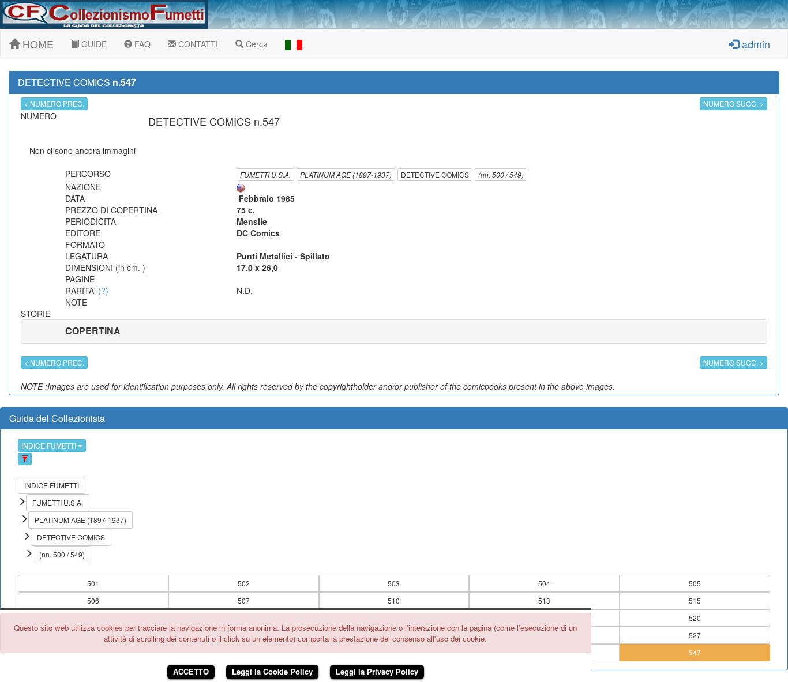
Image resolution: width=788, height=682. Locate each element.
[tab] (394, 331)
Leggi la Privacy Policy (377, 671)
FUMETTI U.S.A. (265, 174)
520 (695, 618)
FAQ (141, 44)
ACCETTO (191, 671)
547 (695, 652)
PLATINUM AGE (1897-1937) (346, 174)
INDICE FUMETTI (49, 445)
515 (695, 600)
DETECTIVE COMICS (435, 174)
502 (244, 583)
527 (695, 635)
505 (695, 583)
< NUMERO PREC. (54, 103)
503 (394, 583)
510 (394, 600)
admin (754, 43)
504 (544, 583)
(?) (103, 290)
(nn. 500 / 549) (501, 174)
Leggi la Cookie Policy (272, 671)
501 (93, 583)
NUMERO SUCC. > (733, 103)
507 (244, 600)
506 (93, 600)
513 (544, 600)
